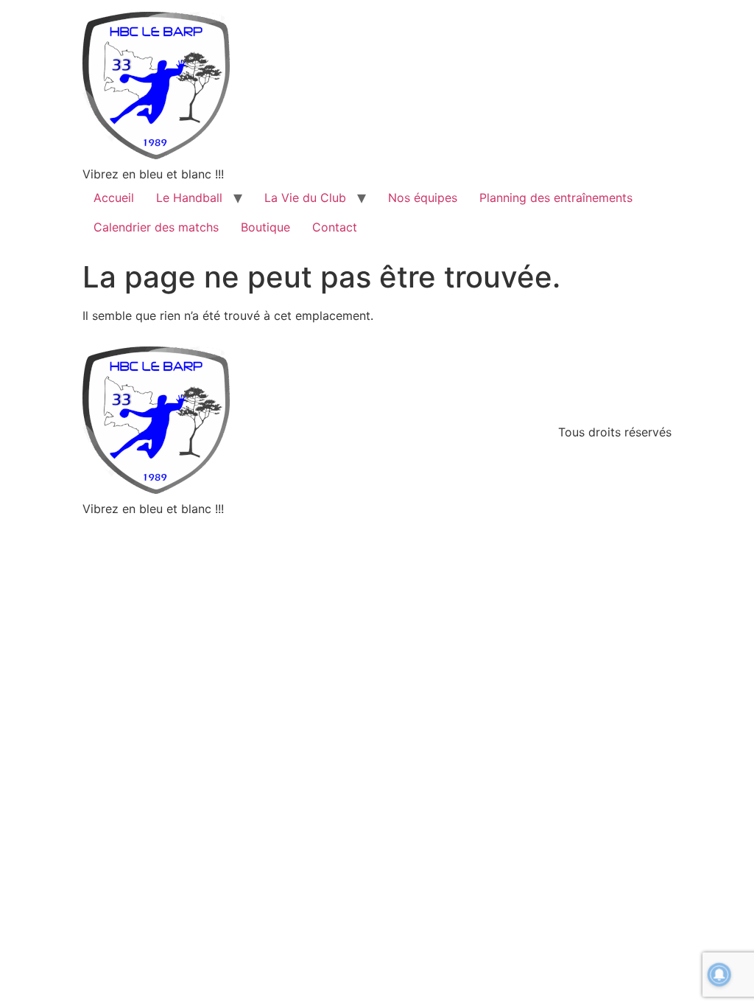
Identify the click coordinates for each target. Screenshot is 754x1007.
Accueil (114, 197)
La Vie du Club (305, 197)
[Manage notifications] (719, 974)
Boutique (265, 227)
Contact (334, 227)
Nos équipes (422, 197)
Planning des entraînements (556, 197)
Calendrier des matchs (156, 227)
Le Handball (189, 197)
